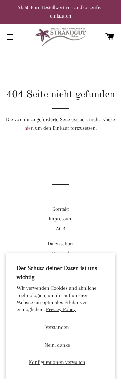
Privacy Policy (61, 309)
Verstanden (57, 327)
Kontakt (60, 209)
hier (28, 128)
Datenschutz (60, 244)
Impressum (61, 219)
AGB (60, 229)
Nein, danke (57, 345)
